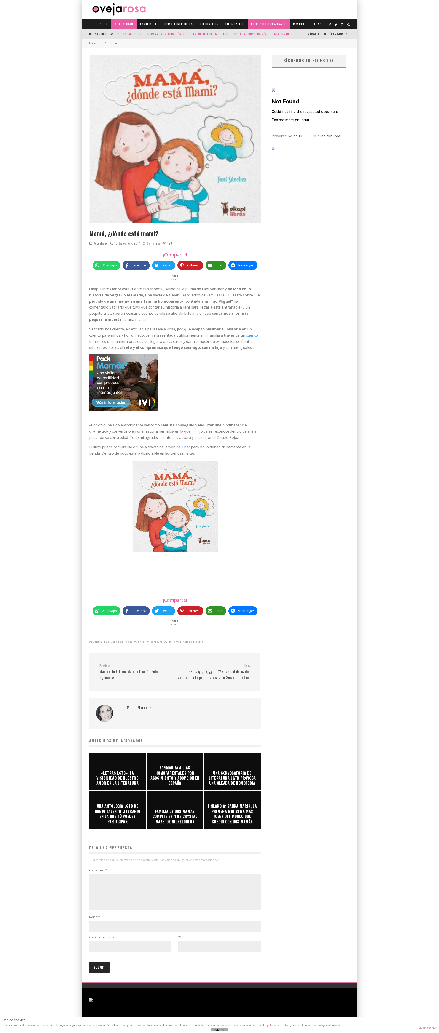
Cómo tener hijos (178, 23)
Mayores (300, 23)
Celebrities (209, 23)
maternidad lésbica (189, 641)
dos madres (136, 641)
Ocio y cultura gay (267, 23)
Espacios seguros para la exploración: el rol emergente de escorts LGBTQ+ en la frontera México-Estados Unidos (210, 34)
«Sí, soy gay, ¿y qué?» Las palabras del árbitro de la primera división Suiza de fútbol (214, 672)
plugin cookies (428, 1027)
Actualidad (124, 23)
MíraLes (314, 34)
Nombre (94, 917)
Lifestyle (233, 23)
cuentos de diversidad (107, 641)
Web (181, 937)
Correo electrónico (101, 937)
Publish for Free (326, 135)
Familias (147, 23)
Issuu (297, 135)
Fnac (186, 447)
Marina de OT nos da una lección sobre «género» (129, 672)
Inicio (103, 23)
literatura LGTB (160, 641)
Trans (319, 23)
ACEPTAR (219, 1029)
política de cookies (278, 1025)
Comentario (98, 870)
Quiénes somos (336, 34)
